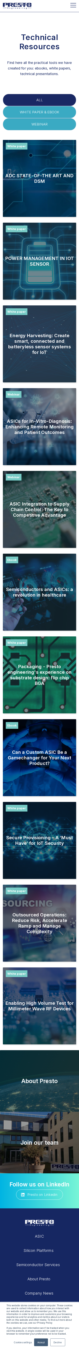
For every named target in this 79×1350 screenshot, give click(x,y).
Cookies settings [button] (23, 1342)
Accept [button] (41, 1342)
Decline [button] (57, 1342)
